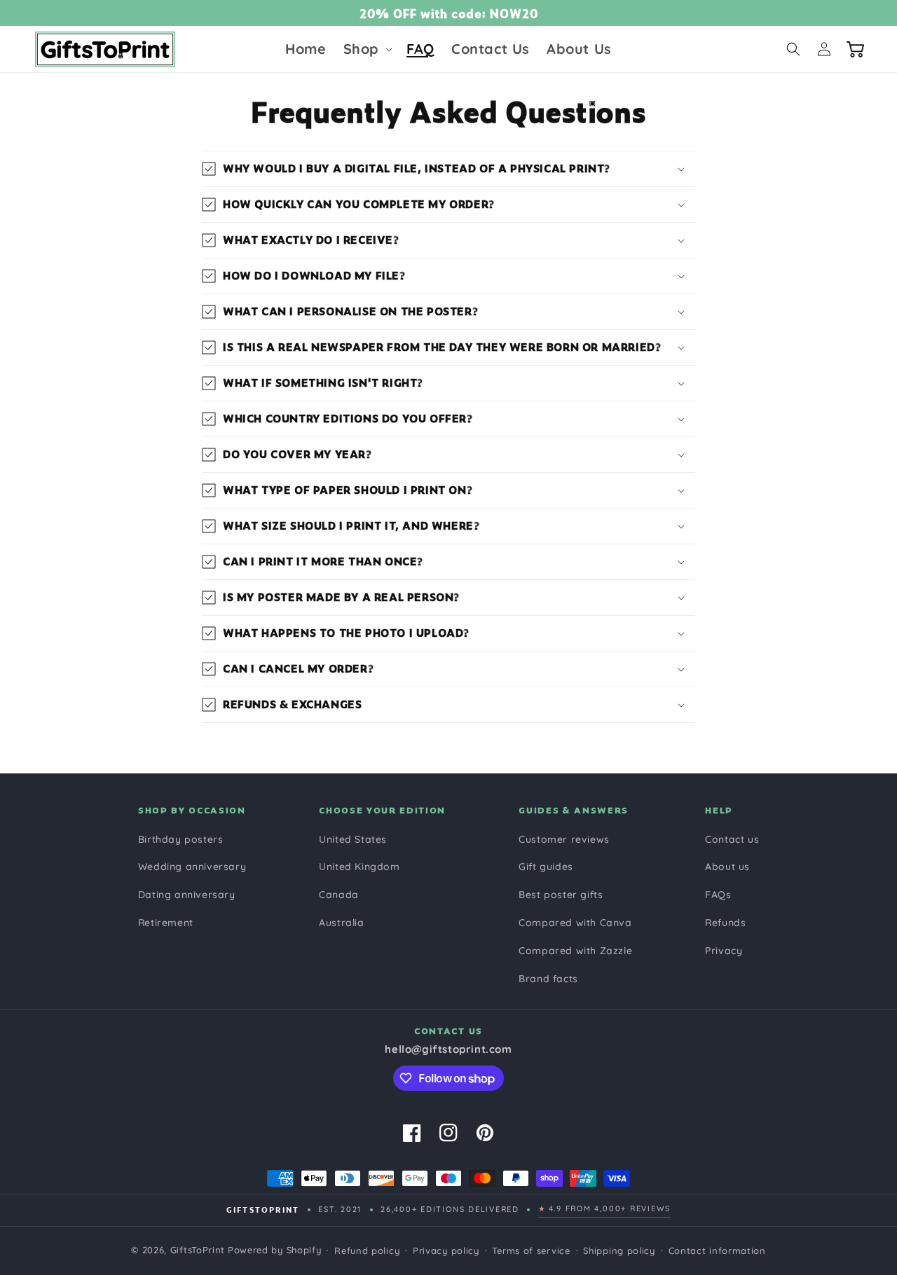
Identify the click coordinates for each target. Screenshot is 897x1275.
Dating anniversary (186, 894)
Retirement (165, 922)
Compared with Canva (575, 922)
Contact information (717, 1250)
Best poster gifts (561, 894)
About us (727, 866)
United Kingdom (359, 866)
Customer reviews (564, 839)
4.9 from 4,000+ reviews (604, 1208)
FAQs (718, 894)
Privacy (723, 950)
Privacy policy (446, 1250)
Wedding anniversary (192, 866)
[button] (366, 49)
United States (353, 839)
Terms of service (531, 1250)
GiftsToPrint (197, 1249)
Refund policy (366, 1250)
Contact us (732, 839)
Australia (341, 922)
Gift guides (546, 866)
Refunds (725, 922)
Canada (339, 894)
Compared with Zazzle (575, 950)
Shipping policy (619, 1250)
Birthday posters (181, 839)
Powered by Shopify (275, 1249)
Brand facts (548, 978)
